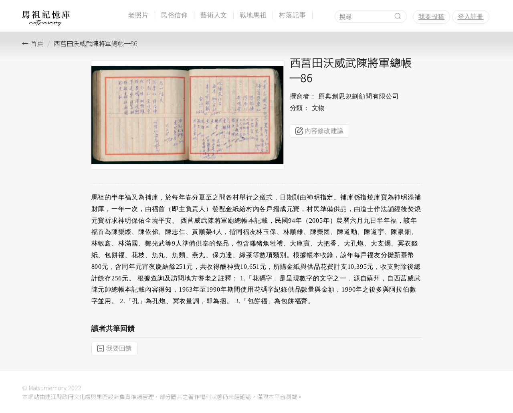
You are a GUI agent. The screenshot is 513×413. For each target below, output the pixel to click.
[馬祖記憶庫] (46, 23)
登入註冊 (471, 16)
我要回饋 (119, 348)
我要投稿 (431, 16)
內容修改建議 (324, 130)
